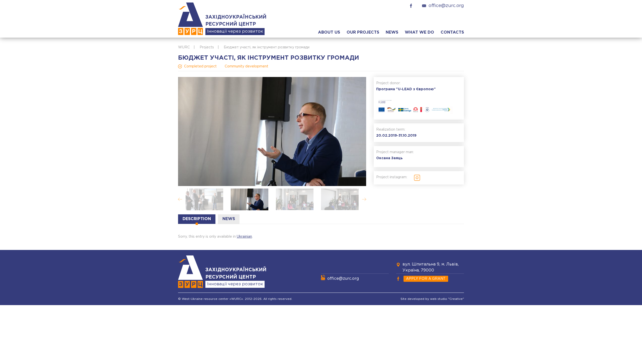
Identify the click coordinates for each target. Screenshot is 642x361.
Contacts (452, 32)
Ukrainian (244, 236)
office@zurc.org (446, 6)
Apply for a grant (426, 278)
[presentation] (180, 199)
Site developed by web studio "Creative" (432, 299)
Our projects (363, 32)
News (392, 32)
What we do (419, 32)
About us (329, 32)
